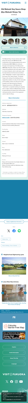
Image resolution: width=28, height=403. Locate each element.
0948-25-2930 (6, 117)
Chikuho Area (5, 239)
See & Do (8, 310)
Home (2, 310)
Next (25, 27)
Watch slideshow (14, 47)
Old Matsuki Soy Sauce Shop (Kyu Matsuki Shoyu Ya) (12, 312)
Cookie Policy (9, 399)
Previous (2, 27)
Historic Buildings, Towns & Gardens (9, 245)
